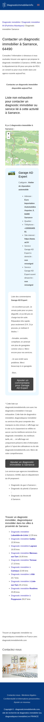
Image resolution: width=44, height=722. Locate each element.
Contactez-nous (13, 695)
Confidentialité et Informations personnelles (22, 699)
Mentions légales (29, 695)
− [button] (8, 137)
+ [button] (8, 133)
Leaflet (18, 165)
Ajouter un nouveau (22, 702)
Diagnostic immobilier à (23, 574)
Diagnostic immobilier (11, 22)
